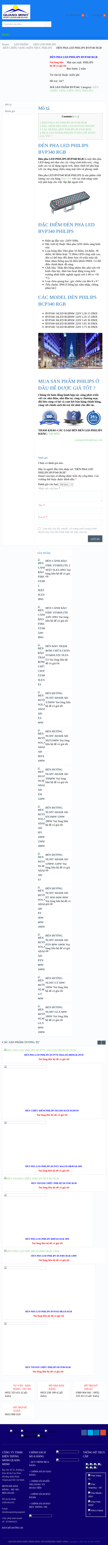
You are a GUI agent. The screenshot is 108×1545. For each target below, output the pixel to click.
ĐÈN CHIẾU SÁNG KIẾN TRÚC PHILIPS (27, 47)
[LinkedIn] (97, 1432)
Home (5, 44)
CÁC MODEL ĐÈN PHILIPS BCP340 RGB (65, 129)
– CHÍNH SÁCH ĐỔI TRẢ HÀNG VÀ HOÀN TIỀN (39, 1484)
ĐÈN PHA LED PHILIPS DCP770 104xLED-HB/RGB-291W (54, 1055)
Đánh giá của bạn (48, 484)
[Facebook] (84, 1432)
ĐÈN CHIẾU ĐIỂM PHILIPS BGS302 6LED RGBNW (52, 1110)
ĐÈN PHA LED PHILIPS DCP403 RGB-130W (54, 1256)
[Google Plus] (103, 1432)
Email (42, 517)
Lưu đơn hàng (73, 15)
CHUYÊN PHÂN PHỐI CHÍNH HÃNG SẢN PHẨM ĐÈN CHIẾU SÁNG (38, 1542)
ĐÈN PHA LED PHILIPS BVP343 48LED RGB (48, 1311)
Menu (5, 34)
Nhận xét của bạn (49, 488)
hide (76, 116)
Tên (41, 505)
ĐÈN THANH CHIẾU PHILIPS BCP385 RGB (54, 1183)
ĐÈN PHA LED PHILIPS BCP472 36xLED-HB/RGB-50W (53, 1166)
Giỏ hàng (98, 15)
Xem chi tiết (52, 1082)
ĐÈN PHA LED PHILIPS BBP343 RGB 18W (47, 1239)
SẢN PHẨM (21, 44)
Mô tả (8, 104)
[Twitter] (90, 1432)
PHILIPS (66, 178)
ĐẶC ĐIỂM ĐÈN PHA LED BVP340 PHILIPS (67, 126)
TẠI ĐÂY (54, 433)
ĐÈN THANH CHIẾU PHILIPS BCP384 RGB (48, 1367)
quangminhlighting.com (88, 439)
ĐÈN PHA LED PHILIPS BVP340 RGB (63, 122)
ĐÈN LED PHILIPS (44, 44)
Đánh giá (10, 111)
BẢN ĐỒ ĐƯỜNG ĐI (12, 1528)
